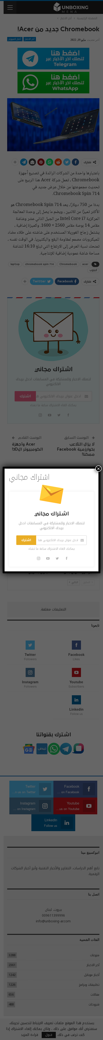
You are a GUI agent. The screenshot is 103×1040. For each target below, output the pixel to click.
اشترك (26, 540)
